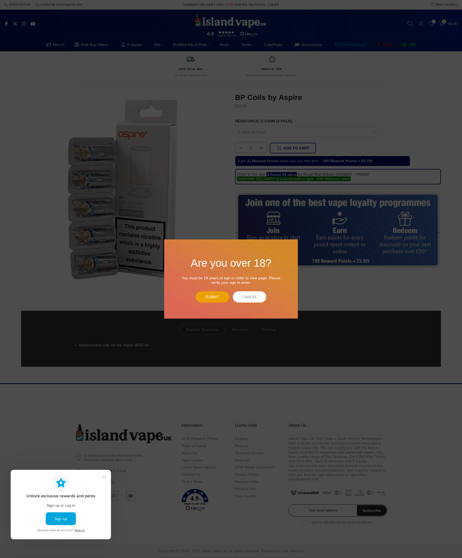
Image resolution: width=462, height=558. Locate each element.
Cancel (249, 297)
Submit (212, 297)
